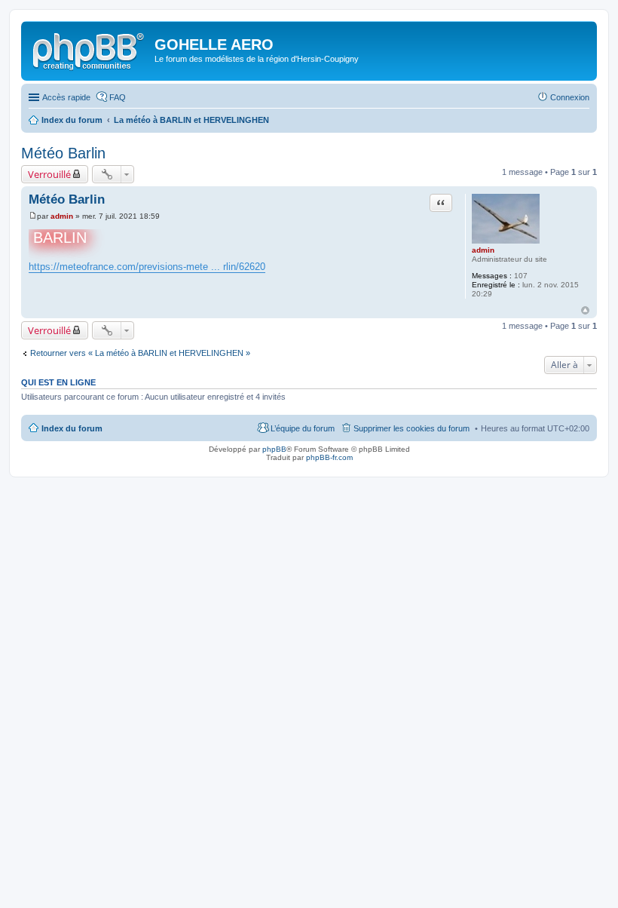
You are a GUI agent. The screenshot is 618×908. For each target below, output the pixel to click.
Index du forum (71, 428)
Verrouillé (49, 174)
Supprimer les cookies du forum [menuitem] (411, 428)
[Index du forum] (89, 49)
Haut (585, 310)
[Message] (33, 216)
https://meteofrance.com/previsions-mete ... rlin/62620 (147, 266)
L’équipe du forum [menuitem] (303, 428)
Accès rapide (66, 97)
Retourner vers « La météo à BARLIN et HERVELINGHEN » (140, 352)
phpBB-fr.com (329, 457)
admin (483, 250)
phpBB (274, 449)
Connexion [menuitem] (569, 97)
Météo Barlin (63, 153)
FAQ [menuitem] (117, 97)
